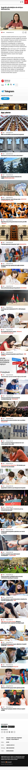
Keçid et (5, 98)
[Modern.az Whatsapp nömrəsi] (12, 732)
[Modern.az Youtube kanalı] (9, 732)
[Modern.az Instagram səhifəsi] (4, 732)
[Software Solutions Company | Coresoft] (9, 762)
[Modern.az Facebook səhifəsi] (2, 732)
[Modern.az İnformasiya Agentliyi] (6, 721)
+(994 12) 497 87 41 (10, 745)
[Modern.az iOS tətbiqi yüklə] (11, 727)
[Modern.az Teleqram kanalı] (7, 732)
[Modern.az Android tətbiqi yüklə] (4, 727)
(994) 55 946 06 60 (10, 748)
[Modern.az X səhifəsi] (14, 732)
